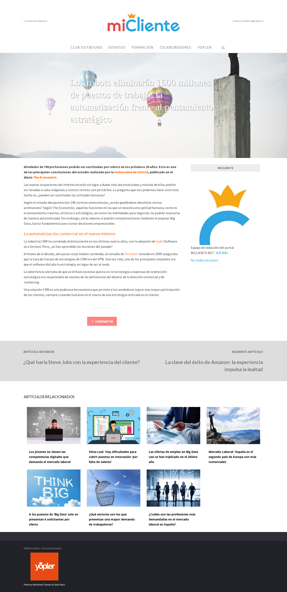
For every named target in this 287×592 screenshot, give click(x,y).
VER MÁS (222, 253)
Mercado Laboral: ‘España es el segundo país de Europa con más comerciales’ (232, 457)
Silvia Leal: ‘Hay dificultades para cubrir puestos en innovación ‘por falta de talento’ (113, 457)
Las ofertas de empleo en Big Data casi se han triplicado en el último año (173, 457)
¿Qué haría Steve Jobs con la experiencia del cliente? (81, 362)
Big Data (102, 132)
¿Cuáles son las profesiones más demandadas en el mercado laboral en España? (172, 519)
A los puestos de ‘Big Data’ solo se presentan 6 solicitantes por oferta (53, 519)
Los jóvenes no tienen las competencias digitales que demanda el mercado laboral (50, 457)
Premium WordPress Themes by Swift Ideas (44, 584)
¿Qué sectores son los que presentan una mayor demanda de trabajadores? (112, 519)
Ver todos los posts (204, 260)
